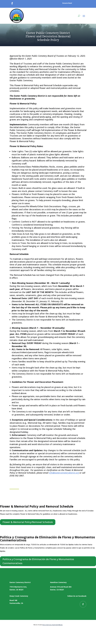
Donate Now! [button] (67, 3)
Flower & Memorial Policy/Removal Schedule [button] (28, 522)
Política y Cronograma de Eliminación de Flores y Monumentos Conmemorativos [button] (38, 561)
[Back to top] (93, 613)
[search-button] (79, 16)
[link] (12, 3)
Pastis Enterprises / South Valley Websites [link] (53, 624)
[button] (84, 16)
